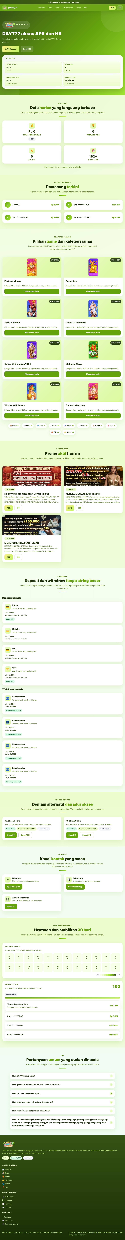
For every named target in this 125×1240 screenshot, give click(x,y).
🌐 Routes (6, 1184)
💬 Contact (6, 1207)
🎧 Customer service (10, 1224)
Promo (58, 8)
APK (112, 8)
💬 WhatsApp (7, 1220)
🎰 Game (5, 1173)
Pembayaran (68, 8)
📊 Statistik (6, 1169)
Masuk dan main (32, 291)
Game (50, 8)
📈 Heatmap (7, 1204)
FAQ (85, 8)
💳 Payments (7, 1180)
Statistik (41, 8)
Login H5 (27, 49)
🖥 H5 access (7, 1200)
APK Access (10, 49)
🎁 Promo (6, 1177)
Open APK (25, 835)
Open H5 (11, 835)
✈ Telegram (6, 1217)
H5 (120, 8)
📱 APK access (8, 1197)
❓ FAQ (5, 1187)
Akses (78, 8)
